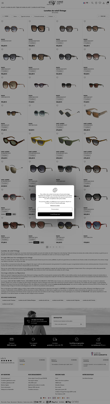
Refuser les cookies (55, 205)
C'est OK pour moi (55, 214)
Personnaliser (55, 209)
